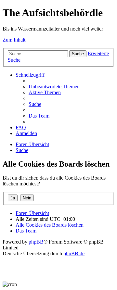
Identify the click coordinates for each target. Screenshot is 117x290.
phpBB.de (73, 253)
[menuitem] (54, 86)
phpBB (36, 242)
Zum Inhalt (14, 40)
